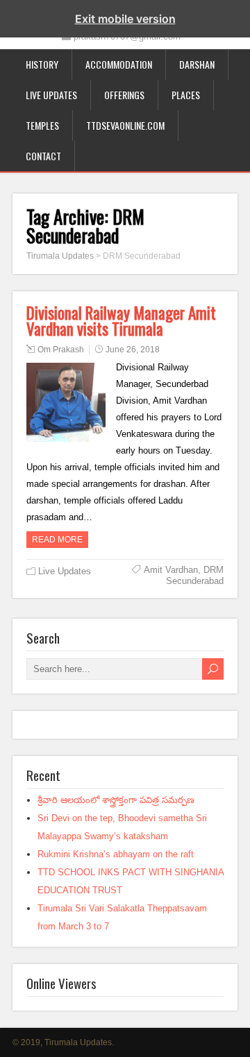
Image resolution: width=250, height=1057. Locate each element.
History (42, 64)
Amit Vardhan (171, 570)
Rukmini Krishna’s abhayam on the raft (116, 854)
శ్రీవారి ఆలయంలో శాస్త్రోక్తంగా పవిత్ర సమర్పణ (116, 800)
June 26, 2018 (133, 349)
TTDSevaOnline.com (125, 125)
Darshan (197, 64)
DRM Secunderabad (195, 575)
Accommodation (118, 64)
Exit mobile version (125, 19)
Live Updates (51, 94)
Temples (42, 125)
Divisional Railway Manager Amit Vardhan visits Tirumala (121, 321)
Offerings (124, 94)
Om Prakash (61, 349)
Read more (57, 539)
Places (186, 94)
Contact (43, 155)
